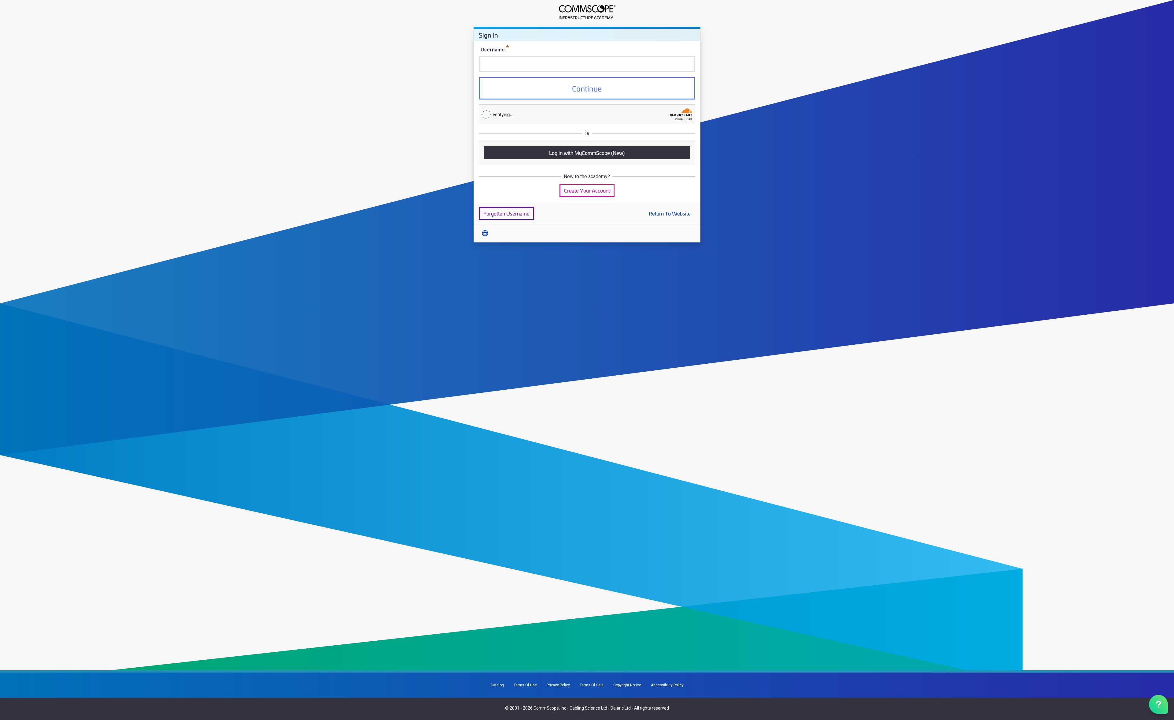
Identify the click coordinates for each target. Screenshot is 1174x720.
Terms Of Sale (592, 685)
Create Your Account (587, 190)
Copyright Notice (627, 685)
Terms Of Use (525, 685)
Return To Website (670, 213)
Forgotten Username (506, 213)
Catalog (497, 685)
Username (493, 50)
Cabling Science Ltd (588, 708)
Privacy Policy (558, 685)
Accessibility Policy (667, 685)
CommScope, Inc (549, 708)
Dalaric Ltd (621, 708)
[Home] (587, 12)
